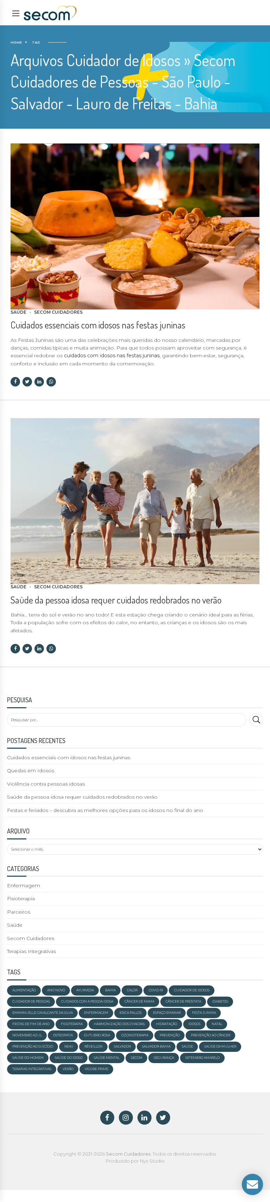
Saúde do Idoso (69, 1058)
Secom (136, 1058)
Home (16, 42)
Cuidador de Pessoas (31, 1001)
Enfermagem (23, 885)
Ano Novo (56, 990)
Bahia (110, 990)
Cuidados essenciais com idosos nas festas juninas (98, 325)
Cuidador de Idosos (192, 990)
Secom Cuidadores (58, 312)
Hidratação (166, 1024)
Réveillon (93, 1046)
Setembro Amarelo (202, 1058)
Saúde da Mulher (220, 1046)
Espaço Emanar (167, 1013)
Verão (68, 1069)
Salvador (122, 1046)
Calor (132, 990)
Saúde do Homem (28, 1058)
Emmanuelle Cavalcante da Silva (42, 1013)
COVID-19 (156, 990)
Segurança (164, 1058)
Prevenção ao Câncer (210, 1035)
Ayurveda (85, 990)
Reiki (68, 1046)
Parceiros (18, 912)
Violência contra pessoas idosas (46, 784)
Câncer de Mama (139, 1001)
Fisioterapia (21, 898)
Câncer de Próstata (183, 1001)
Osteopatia (63, 1035)
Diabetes (220, 1001)
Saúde (18, 312)
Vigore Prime (96, 1069)
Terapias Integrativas (31, 951)
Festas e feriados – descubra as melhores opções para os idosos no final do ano (105, 810)
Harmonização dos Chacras (119, 1024)
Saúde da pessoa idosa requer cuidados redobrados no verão (116, 600)
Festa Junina (204, 1013)
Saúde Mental (107, 1058)
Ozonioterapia (134, 1035)
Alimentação (24, 990)
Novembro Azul (27, 1035)
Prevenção (170, 1035)
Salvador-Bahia (156, 1046)
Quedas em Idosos (30, 770)
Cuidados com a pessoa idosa (87, 1001)
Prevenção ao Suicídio (32, 1046)
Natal (217, 1024)
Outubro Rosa (97, 1035)
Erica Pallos (131, 1013)
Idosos (194, 1024)
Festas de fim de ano (31, 1024)
